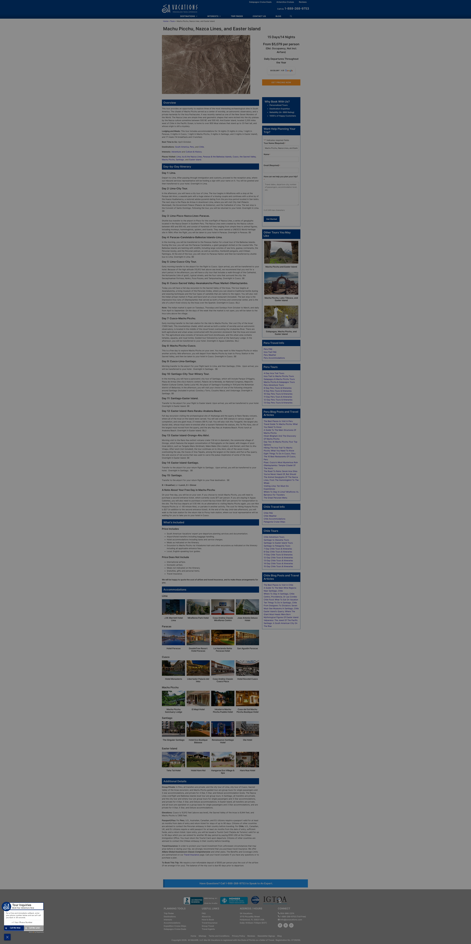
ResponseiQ (36, 932)
